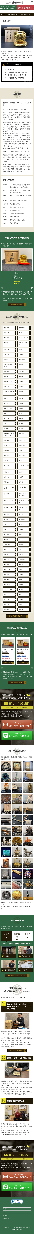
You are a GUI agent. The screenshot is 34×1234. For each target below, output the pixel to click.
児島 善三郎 (22, 328)
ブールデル (7, 445)
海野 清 (6, 554)
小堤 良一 (21, 349)
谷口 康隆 (21, 589)
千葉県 (4, 656)
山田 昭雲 (21, 482)
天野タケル (7, 472)
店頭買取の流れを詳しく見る (16, 975)
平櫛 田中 (6, 574)
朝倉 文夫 (6, 423)
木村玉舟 (21, 477)
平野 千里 (21, 554)
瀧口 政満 (21, 423)
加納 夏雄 (21, 599)
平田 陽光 (6, 519)
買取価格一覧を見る (16, 304)
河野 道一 (21, 376)
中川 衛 (6, 539)
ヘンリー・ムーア (8, 507)
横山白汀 (21, 460)
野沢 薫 (6, 343)
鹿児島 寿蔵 (7, 544)
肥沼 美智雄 (22, 559)
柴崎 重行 (6, 494)
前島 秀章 (21, 418)
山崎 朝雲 (6, 579)
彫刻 (18, 273)
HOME (3, 14)
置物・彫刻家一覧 (25, 14)
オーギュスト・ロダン (24, 466)
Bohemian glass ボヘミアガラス (9, 434)
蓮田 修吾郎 (22, 519)
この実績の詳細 (8, 662)
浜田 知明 (6, 376)
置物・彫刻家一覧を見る (16, 616)
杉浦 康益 (21, 403)
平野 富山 (6, 559)
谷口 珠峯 (6, 599)
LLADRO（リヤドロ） (23, 508)
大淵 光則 (6, 482)
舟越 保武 (6, 609)
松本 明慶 (6, 440)
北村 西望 (21, 574)
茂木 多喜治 (22, 359)
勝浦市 (7, 656)
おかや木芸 (21, 371)
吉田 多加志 (7, 403)
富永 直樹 (6, 604)
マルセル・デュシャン (9, 392)
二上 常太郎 (22, 455)
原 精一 (20, 549)
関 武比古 (6, 450)
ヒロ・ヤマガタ (8, 589)
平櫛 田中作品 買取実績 (16, 78)
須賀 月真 (6, 477)
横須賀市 (24, 656)
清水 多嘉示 (7, 584)
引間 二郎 (6, 386)
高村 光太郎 (7, 569)
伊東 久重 (6, 333)
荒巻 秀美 (21, 450)
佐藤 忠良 (21, 609)
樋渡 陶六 (21, 364)
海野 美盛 (6, 371)
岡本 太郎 (6, 594)
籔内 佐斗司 (22, 472)
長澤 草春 (21, 354)
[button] (32, 288)
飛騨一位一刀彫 (8, 408)
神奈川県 (19, 656)
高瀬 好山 (6, 514)
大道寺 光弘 (22, 440)
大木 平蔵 (21, 386)
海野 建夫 (6, 529)
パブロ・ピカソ (23, 433)
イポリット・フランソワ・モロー (24, 494)
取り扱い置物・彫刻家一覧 (17, 75)
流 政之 (6, 413)
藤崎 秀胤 (21, 391)
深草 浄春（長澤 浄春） (23, 343)
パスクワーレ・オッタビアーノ (9, 488)
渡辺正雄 (6, 428)
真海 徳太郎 (22, 445)
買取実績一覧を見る (16, 682)
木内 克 (6, 398)
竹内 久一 (6, 524)
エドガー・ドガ (8, 381)
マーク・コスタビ (23, 338)
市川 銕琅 (6, 338)
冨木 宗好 (6, 465)
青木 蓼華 (21, 408)
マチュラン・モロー (9, 500)
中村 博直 (6, 328)
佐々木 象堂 (22, 544)
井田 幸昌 (21, 428)
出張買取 (5, 653)
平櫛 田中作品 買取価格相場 (17, 72)
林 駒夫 (20, 534)
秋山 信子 (21, 539)
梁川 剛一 (21, 333)
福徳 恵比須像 (17, 278)
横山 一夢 (21, 514)
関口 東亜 (6, 418)
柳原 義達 (21, 529)
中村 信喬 (21, 564)
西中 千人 (21, 594)
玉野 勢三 (6, 455)
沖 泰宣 (6, 359)
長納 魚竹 (6, 349)
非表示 (19, 64)
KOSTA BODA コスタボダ (9, 365)
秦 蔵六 (20, 579)
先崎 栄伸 (21, 584)
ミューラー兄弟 (23, 487)
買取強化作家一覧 (12, 14)
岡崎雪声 (21, 381)
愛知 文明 (21, 398)
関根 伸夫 (21, 569)
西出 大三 (21, 524)
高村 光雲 (6, 549)
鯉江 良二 (21, 604)
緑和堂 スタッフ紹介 (16, 1050)
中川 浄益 (6, 564)
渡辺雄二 (21, 413)
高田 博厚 (6, 534)
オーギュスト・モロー (24, 501)
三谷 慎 (6, 460)
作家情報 (11, 69)
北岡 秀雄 (6, 354)
